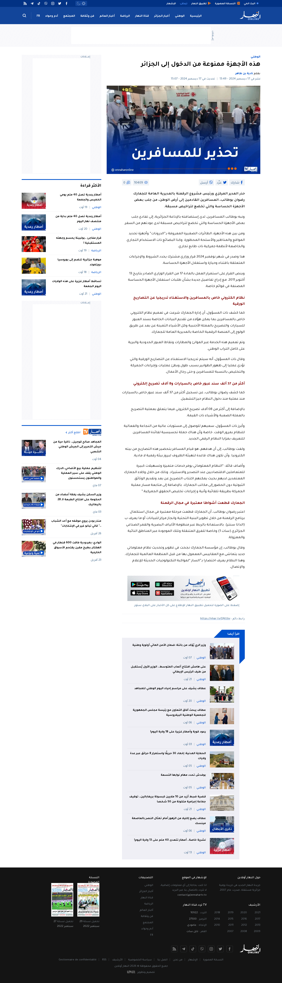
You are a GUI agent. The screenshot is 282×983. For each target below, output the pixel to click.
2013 (257, 925)
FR (38, 16)
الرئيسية (196, 16)
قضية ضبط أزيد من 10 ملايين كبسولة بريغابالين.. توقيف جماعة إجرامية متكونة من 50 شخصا (167, 799)
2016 (244, 919)
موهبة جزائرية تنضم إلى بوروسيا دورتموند (79, 262)
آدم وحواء (51, 16)
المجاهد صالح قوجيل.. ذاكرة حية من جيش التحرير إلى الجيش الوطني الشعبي (77, 447)
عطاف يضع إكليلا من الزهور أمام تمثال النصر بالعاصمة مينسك (169, 821)
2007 (230, 931)
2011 (230, 925)
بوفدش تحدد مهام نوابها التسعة (183, 775)
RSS (104, 959)
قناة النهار (142, 16)
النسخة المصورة (213, 959)
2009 (257, 931)
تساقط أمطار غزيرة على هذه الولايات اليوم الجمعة (76, 284)
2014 (217, 919)
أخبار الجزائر (162, 16)
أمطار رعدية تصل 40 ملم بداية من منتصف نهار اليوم (78, 219)
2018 (217, 912)
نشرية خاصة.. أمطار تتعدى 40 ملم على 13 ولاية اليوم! (170, 840)
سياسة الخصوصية (140, 959)
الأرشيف (117, 959)
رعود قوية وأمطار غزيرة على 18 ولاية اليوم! (178, 732)
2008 (243, 931)
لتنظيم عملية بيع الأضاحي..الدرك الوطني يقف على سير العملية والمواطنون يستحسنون (78, 473)
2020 (243, 912)
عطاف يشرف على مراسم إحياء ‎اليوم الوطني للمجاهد (170, 688)
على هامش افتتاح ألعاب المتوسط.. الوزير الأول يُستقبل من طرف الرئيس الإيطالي (168, 670)
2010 (217, 925)
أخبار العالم (107, 16)
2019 (230, 912)
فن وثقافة (87, 16)
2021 (257, 912)
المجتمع (69, 16)
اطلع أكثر (74, 432)
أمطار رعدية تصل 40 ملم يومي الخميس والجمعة (80, 197)
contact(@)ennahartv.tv (192, 895)
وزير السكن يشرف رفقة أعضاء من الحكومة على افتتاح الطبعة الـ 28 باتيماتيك (78, 500)
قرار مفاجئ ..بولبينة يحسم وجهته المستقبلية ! (78, 241)
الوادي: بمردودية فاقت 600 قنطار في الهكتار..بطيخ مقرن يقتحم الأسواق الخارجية (77, 548)
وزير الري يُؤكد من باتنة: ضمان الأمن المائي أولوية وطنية (169, 645)
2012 (244, 925)
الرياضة (125, 16)
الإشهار (193, 959)
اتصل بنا (162, 959)
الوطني (180, 16)
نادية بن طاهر (244, 73)
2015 (230, 919)
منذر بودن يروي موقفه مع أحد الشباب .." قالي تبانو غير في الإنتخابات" (76, 524)
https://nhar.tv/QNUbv (215, 619)
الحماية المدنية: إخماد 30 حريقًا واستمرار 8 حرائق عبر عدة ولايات (168, 756)
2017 (257, 919)
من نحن (177, 959)
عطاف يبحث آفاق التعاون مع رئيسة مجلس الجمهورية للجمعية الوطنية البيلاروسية (169, 713)
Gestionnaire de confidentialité (77, 959)
